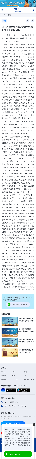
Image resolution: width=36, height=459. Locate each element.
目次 (4, 21)
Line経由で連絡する (13, 424)
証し (25, 375)
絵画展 (3, 379)
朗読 (9, 15)
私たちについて (29, 379)
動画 (25, 372)
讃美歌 (3, 375)
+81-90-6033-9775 (11, 402)
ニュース (15, 379)
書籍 (13, 372)
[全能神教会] (18, 10)
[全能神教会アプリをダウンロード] (3, 390)
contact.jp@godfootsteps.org (15, 406)
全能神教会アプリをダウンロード (14, 386)
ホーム (3, 15)
